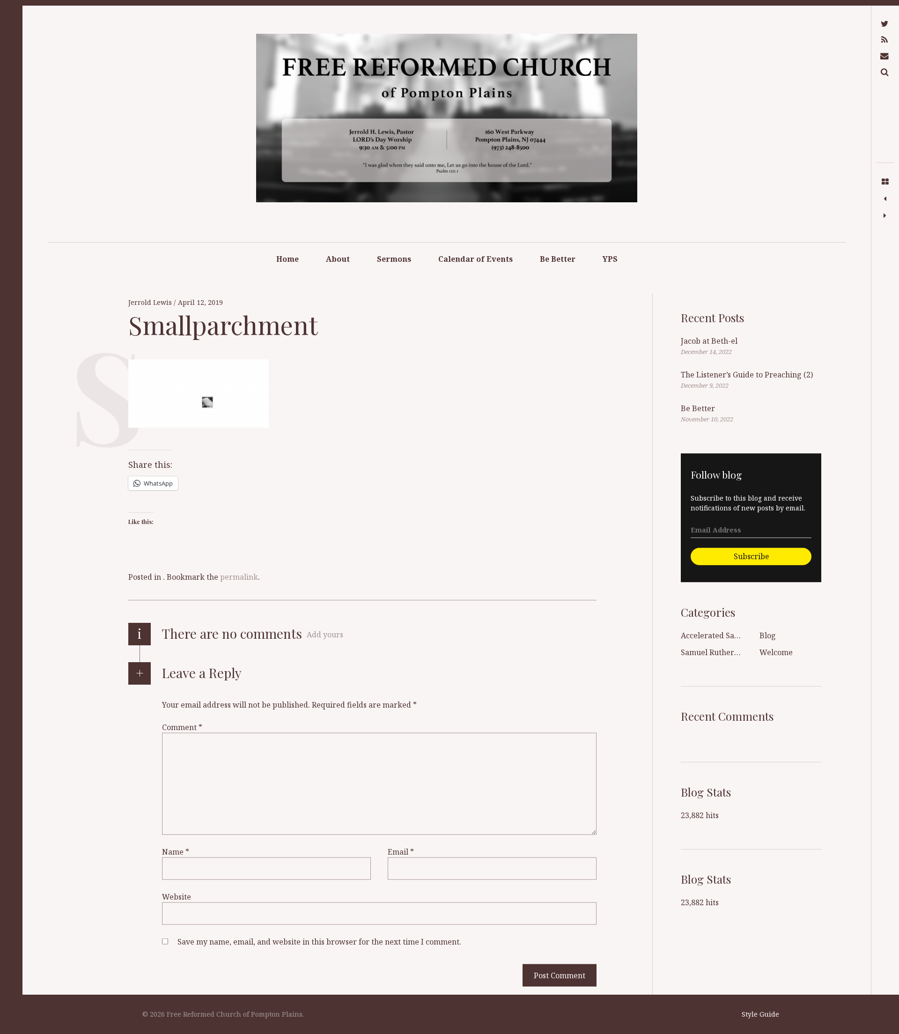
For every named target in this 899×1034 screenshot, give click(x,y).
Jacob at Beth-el (709, 341)
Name (175, 852)
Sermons (394, 259)
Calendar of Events (475, 259)
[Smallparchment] (885, 199)
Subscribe (751, 556)
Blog (767, 635)
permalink (239, 577)
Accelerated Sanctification (728, 635)
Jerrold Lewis (151, 302)
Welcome (776, 652)
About (338, 259)
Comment (182, 727)
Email (401, 852)
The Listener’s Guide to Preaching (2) (747, 374)
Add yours (325, 634)
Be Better (557, 259)
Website (176, 897)
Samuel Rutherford (715, 652)
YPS (610, 259)
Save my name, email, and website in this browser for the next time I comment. (319, 942)
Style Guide (760, 1014)
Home (287, 259)
